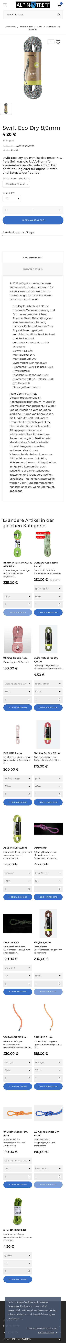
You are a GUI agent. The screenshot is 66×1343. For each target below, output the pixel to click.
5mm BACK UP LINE (15, 1230)
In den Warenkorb (33, 220)
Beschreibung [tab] (32, 257)
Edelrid (15, 150)
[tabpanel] (33, 68)
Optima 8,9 (40, 847)
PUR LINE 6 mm (12, 753)
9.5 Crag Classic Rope (15, 657)
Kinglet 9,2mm (42, 942)
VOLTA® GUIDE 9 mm (15, 1037)
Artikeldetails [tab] (33, 269)
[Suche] (58, 15)
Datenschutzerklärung (42, 1328)
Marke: (6, 150)
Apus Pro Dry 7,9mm (15, 847)
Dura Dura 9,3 (11, 942)
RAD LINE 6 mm (43, 1037)
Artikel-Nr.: (9, 146)
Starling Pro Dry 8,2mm (47, 753)
